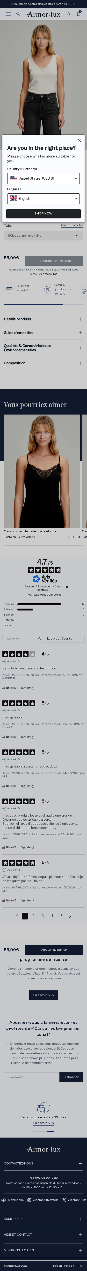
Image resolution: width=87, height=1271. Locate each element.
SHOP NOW (43, 213)
